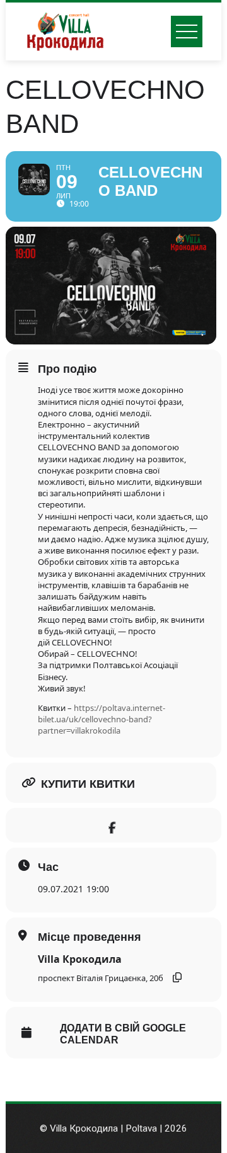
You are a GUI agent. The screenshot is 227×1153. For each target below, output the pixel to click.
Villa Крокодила (80, 959)
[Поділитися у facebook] (112, 825)
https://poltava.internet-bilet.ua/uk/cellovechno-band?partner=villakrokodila (101, 719)
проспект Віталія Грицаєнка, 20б (100, 978)
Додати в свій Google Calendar (123, 1034)
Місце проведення (89, 937)
